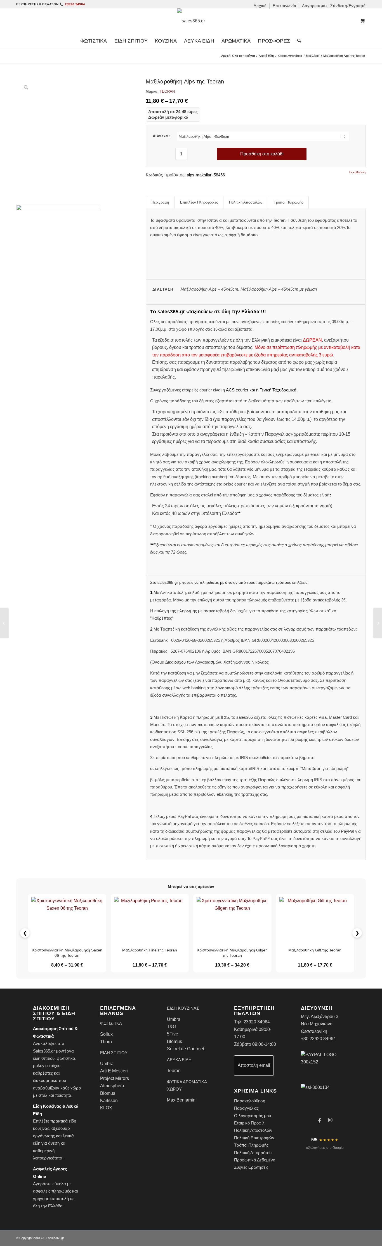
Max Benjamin (181, 1100)
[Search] (297, 41)
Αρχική (225, 55)
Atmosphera (112, 1085)
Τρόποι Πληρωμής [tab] (288, 202)
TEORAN (167, 91)
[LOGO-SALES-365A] (191, 21)
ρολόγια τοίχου (46, 1065)
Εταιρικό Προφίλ (249, 1123)
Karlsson (109, 1100)
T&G (171, 1026)
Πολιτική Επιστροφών (254, 1137)
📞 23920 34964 (72, 4)
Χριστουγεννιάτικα (290, 55)
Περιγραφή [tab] (160, 202)
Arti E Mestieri (114, 1070)
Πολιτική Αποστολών (253, 1130)
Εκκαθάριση (357, 172)
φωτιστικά (66, 1058)
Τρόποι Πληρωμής (251, 1145)
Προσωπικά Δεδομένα (254, 1160)
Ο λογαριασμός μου (252, 1115)
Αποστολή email (254, 1065)
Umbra (107, 1063)
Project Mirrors (114, 1078)
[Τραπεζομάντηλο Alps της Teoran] (377, 623)
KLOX (106, 1107)
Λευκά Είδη (266, 55)
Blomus (107, 1093)
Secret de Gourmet (185, 1048)
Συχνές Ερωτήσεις (251, 1167)
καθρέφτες (43, 1073)
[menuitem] (260, 6)
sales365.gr (56, 1238)
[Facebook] (319, 1120)
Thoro (106, 1041)
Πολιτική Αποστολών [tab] (246, 202)
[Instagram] (330, 1120)
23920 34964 (257, 1021)
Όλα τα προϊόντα (243, 55)
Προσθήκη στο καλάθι (262, 153)
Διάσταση (162, 135)
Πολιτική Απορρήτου (253, 1152)
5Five (172, 1034)
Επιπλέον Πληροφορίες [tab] (199, 202)
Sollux (106, 1034)
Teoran (174, 1070)
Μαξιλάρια (312, 55)
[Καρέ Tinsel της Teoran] (4, 623)
